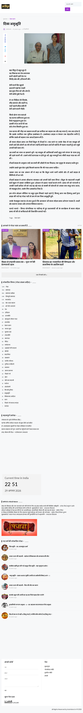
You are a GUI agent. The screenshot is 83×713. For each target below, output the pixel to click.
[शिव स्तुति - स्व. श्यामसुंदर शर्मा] (5, 548)
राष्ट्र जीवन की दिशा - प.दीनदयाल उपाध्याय (15, 432)
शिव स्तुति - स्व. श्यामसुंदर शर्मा (18, 547)
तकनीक (6, 322)
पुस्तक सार (6, 332)
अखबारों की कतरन (9, 348)
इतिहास (6, 313)
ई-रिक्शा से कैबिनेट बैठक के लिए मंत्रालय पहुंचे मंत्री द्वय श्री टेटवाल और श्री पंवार (26, 512)
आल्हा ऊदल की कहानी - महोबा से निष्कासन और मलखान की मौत (29, 556)
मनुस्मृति (6, 393)
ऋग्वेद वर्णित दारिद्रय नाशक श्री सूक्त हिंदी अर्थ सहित (17, 423)
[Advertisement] (14, 453)
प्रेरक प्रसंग (12, 19)
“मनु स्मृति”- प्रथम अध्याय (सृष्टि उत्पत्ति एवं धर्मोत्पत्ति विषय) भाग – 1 (29, 576)
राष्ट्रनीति (6, 335)
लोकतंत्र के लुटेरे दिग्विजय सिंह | (11, 420)
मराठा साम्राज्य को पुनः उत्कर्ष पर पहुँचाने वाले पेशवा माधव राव (20, 429)
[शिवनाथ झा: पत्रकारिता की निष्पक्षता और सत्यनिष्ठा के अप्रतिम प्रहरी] (62, 244)
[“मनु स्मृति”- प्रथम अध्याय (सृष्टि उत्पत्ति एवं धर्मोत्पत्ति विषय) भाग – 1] (5, 577)
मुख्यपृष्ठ (5, 19)
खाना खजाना (7, 371)
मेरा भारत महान (8, 303)
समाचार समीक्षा (8, 293)
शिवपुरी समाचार (8, 296)
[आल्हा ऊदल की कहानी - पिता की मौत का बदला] (5, 586)
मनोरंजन (6, 345)
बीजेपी (5, 351)
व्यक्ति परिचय (7, 361)
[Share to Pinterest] (5, 56)
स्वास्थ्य (5, 367)
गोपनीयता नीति (49, 670)
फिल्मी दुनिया (7, 390)
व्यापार (5, 406)
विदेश (5, 342)
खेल (4, 377)
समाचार (6, 290)
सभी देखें (79, 225)
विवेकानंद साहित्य (8, 396)
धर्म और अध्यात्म (8, 306)
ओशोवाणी (6, 387)
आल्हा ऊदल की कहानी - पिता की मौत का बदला (23, 585)
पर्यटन (5, 384)
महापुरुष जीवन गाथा (9, 319)
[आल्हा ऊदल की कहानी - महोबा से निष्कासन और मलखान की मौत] (5, 557)
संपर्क (46, 676)
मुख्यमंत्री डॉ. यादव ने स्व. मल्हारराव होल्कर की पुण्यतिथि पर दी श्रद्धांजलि (23, 514)
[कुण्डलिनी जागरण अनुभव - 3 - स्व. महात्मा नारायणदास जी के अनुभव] (5, 606)
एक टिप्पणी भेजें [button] (41, 275)
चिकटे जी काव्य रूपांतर (10, 403)
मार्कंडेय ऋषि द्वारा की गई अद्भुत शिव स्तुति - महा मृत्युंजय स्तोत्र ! (28, 566)
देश (4, 309)
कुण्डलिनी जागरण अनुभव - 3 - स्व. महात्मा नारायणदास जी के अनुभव (30, 605)
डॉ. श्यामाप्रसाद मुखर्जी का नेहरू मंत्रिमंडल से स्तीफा (16, 426)
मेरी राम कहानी (8, 380)
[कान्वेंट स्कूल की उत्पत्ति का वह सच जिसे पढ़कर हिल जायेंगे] (5, 596)
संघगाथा (6, 338)
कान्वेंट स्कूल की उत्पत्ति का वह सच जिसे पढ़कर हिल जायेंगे (26, 595)
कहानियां (6, 354)
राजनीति (6, 316)
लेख (5, 287)
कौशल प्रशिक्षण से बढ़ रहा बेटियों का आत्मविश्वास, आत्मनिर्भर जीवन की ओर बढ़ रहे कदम (28, 510)
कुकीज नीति (48, 673)
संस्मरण (6, 358)
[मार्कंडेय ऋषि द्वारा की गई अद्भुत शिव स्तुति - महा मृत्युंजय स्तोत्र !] (5, 567)
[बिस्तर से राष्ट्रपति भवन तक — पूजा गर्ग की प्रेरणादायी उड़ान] (21, 244)
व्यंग (4, 400)
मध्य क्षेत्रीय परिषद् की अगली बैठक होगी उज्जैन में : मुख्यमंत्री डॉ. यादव (22, 508)
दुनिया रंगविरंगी (8, 364)
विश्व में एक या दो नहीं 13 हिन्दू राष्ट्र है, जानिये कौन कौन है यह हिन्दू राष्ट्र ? (30, 614)
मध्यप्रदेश (6, 300)
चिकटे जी (6, 374)
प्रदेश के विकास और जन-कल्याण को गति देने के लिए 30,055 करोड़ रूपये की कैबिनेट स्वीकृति (30, 506)
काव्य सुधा (6, 329)
